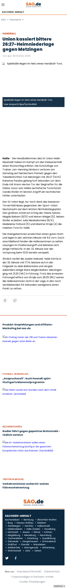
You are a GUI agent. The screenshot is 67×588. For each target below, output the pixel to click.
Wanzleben (39, 544)
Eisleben (41, 522)
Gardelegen (14, 525)
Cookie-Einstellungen (32, 582)
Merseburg (30, 535)
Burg (10, 522)
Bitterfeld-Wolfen (47, 519)
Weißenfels (14, 547)
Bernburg (29, 519)
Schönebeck (49, 541)
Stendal (25, 544)
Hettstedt (13, 532)
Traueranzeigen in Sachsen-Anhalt (32, 577)
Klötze (37, 532)
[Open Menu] (3, 5)
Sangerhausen (30, 541)
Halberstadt (43, 525)
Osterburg (32, 538)
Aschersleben (12, 519)
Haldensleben (15, 529)
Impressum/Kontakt (29, 571)
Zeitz (27, 550)
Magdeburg (14, 535)
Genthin (29, 525)
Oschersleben (15, 538)
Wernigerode (31, 547)
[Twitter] (7, 558)
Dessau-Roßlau (25, 522)
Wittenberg (48, 547)
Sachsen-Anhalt (13, 12)
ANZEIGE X (59, 586)
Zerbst (37, 550)
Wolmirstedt (14, 550)
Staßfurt (12, 544)
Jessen (26, 532)
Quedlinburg (48, 538)
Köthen (48, 532)
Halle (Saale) (33, 529)
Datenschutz (52, 571)
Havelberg (49, 529)
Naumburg (45, 535)
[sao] (33, 502)
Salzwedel (13, 541)
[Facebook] (15, 558)
